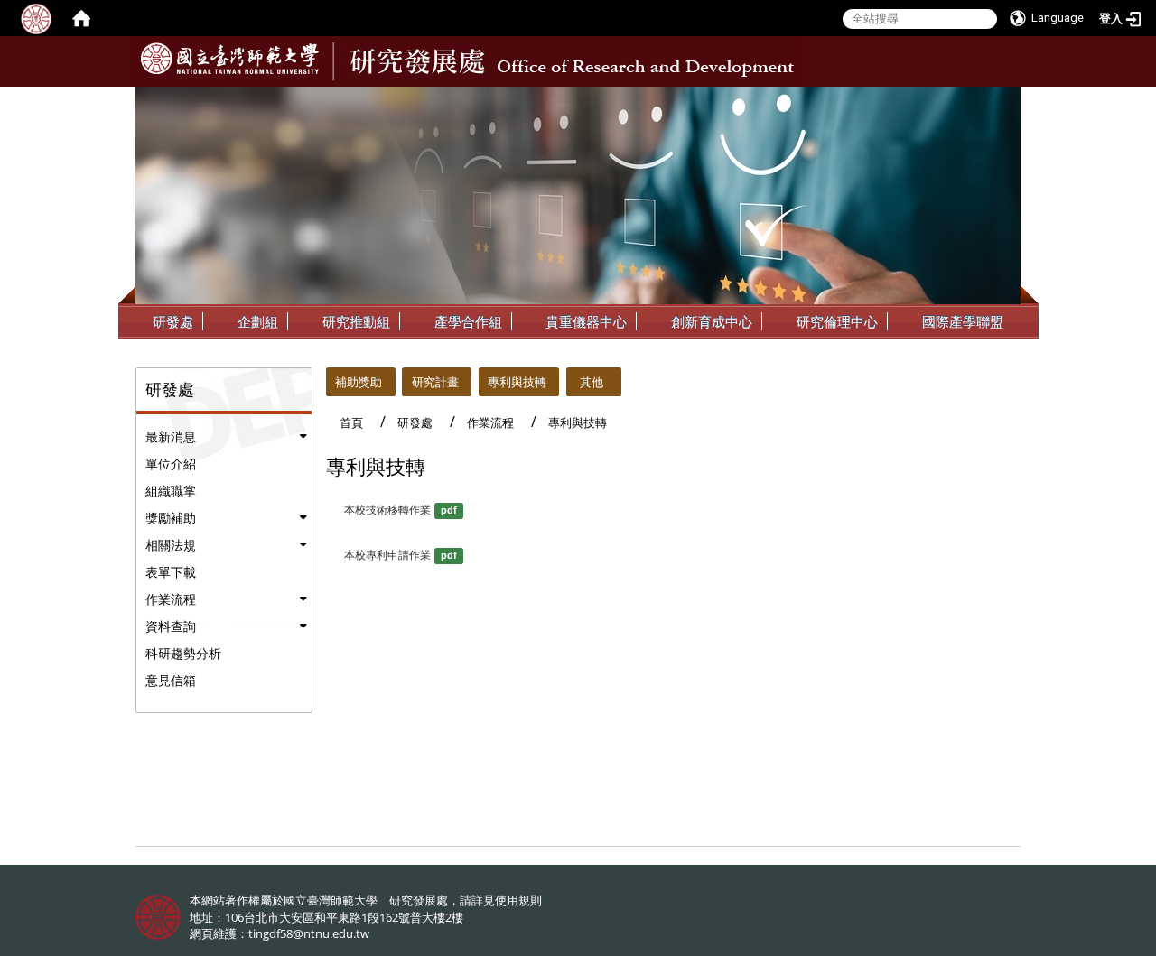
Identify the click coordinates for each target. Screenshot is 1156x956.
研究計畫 (435, 382)
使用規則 (518, 900)
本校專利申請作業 (387, 555)
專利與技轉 (517, 382)
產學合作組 (468, 321)
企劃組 (258, 321)
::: (1005, 100)
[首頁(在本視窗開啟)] (81, 18)
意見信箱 (170, 680)
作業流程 (170, 599)
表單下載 (170, 571)
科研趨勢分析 (183, 653)
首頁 (351, 422)
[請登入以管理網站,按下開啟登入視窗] (36, 18)
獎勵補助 (170, 517)
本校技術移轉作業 (387, 510)
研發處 (173, 321)
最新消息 (170, 436)
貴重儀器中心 (586, 321)
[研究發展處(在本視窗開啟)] (230, 58)
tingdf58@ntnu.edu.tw (308, 933)
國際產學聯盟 (962, 321)
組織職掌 (170, 490)
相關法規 (170, 544)
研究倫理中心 (837, 321)
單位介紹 (170, 463)
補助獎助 (358, 382)
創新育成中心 (711, 321)
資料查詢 (170, 626)
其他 (591, 382)
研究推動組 (356, 321)
